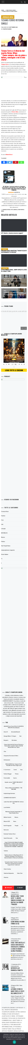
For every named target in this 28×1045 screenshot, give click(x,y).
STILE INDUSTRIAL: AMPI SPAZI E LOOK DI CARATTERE (14, 270)
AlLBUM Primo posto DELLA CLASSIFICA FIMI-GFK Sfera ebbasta (14, 727)
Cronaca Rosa (6, 209)
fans (21, 769)
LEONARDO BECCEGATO (10, 797)
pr (22, 825)
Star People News (5, 546)
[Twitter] (10, 161)
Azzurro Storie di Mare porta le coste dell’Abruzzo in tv (17, 991)
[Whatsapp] (21, 161)
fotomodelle (7, 778)
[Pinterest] (15, 161)
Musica (15, 209)
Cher (5, 751)
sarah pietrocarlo (8, 838)
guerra (15, 778)
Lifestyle (3, 528)
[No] (26, 1039)
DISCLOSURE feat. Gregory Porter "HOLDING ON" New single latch (13, 764)
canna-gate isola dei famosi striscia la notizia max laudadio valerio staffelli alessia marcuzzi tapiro (13, 746)
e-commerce (7, 769)
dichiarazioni (7, 760)
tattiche (6, 850)
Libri (2, 524)
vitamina (6, 877)
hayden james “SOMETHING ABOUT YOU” (14, 783)
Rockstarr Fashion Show (10, 834)
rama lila (6, 829)
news (14, 821)
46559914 (16, 192)
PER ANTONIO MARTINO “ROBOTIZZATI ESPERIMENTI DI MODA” (14, 251)
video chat (19, 873)
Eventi (15, 769)
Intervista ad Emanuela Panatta (17, 969)
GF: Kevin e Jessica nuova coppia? (12, 233)
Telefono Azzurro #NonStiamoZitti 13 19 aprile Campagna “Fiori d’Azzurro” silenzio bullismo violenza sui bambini (13, 856)
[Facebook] (4, 161)
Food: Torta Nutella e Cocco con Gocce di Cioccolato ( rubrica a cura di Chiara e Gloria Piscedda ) (18, 946)
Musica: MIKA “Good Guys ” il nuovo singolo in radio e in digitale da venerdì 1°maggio (17, 900)
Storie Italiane (4, 554)
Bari (20, 736)
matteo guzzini (7, 817)
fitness (17, 774)
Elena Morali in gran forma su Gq (17, 922)
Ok (14, 1042)
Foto (12, 209)
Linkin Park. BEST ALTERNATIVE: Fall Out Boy (14, 802)
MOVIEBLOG (4, 533)
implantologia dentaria (9, 793)
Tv (1, 558)
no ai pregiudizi (7, 825)
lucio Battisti (7, 807)
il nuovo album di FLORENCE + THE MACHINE (13, 788)
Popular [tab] (9, 887)
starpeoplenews (7, 29)
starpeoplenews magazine (8, 550)
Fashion (3, 515)
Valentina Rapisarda (9, 873)
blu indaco (14, 740)
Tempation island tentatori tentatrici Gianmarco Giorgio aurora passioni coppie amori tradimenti (14, 863)
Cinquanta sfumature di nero (11, 755)
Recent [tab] (20, 887)
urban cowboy (7, 869)
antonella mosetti (15, 732)
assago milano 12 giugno (10, 736)
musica (16, 817)
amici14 (6, 732)
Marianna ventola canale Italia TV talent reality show (13, 812)
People (16, 825)
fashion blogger (8, 774)
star (17, 838)
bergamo (6, 740)
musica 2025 (7, 821)
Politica (3, 541)
